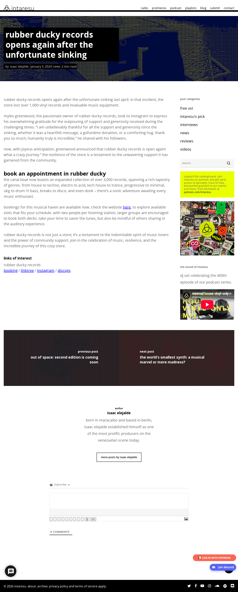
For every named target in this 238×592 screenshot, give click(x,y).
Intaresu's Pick (192, 116)
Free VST (186, 108)
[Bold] (51, 519)
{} (87, 519)
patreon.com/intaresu (197, 192)
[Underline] (58, 519)
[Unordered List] (70, 519)
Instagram (45, 270)
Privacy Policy (58, 586)
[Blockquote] (74, 519)
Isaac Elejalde (19, 66)
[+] (93, 519)
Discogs (64, 270)
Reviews (186, 141)
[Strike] (62, 519)
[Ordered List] (66, 519)
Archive (42, 586)
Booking (11, 270)
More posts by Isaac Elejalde (119, 457)
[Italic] (55, 519)
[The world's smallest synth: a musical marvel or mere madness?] (176, 358)
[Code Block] (78, 519)
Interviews (189, 124)
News (56, 66)
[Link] (82, 519)
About (32, 586)
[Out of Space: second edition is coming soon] (61, 358)
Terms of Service (86, 586)
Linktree (27, 270)
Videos (185, 149)
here (127, 207)
